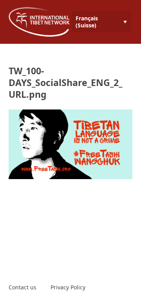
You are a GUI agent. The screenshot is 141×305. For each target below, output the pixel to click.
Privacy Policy (68, 287)
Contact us (22, 287)
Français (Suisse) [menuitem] (87, 21)
